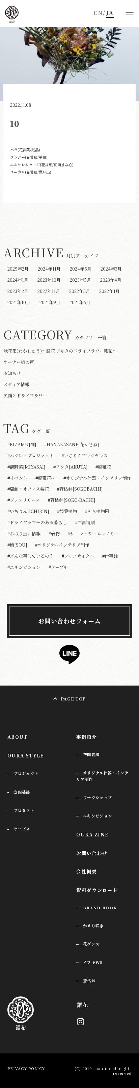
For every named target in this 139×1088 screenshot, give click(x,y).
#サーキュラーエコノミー (93, 534)
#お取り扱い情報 (23, 534)
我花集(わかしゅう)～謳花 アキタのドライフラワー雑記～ (60, 351)
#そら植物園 (97, 511)
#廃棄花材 (45, 478)
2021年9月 (49, 302)
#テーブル (58, 567)
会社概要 (86, 871)
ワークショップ (97, 797)
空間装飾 (91, 754)
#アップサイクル (78, 556)
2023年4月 (110, 280)
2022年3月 (79, 291)
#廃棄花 (103, 467)
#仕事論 (110, 556)
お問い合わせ (91, 853)
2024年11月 (49, 268)
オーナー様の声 (18, 362)
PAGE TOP (73, 698)
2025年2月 (18, 268)
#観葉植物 (67, 511)
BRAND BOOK (100, 907)
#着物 (54, 534)
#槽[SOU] (17, 545)
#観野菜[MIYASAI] (26, 467)
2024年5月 (80, 268)
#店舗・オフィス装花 (28, 489)
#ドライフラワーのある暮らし (37, 523)
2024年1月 (17, 280)
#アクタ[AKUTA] (70, 467)
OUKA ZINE (92, 834)
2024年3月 (111, 268)
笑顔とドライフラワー (25, 395)
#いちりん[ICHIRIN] (28, 511)
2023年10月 (49, 280)
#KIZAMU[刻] (21, 445)
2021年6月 (80, 302)
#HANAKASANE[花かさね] (71, 445)
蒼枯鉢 (89, 980)
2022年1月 (109, 291)
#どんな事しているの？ (30, 556)
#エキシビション (23, 567)
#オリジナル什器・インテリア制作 (97, 478)
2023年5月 (80, 280)
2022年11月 (48, 291)
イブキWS (93, 962)
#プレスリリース (23, 500)
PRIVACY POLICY (26, 1068)
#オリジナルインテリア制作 (62, 545)
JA (110, 13)
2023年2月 (17, 291)
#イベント (17, 478)
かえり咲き (93, 925)
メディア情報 (16, 384)
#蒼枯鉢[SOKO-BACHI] (71, 500)
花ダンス (91, 944)
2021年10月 (18, 302)
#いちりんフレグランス (85, 456)
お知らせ (12, 373)
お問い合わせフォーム (69, 620)
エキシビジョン (97, 815)
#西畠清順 (85, 523)
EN (98, 13)
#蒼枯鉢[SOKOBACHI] (80, 489)
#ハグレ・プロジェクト (30, 456)
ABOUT (17, 736)
